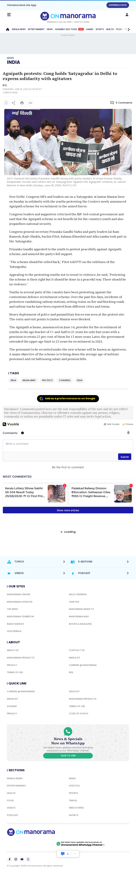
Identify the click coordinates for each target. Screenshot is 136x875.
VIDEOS (11, 807)
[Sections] (9, 15)
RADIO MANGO (15, 624)
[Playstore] (18, 843)
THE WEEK (12, 609)
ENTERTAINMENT (36, 29)
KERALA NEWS (19, 29)
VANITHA (74, 601)
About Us (12, 650)
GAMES (89, 29)
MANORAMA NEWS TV (81, 609)
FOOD (10, 800)
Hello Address (78, 594)
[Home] (7, 29)
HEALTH (110, 29)
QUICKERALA (14, 631)
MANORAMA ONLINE (18, 594)
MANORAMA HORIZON (19, 601)
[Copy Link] (30, 103)
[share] (13, 103)
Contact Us (76, 650)
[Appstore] (43, 843)
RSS (71, 672)
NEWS (50, 29)
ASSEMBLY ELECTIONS (69, 29)
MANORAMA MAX (79, 616)
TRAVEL (73, 800)
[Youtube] (22, 859)
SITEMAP (12, 706)
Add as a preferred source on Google (70, 398)
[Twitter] (28, 859)
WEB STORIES (76, 807)
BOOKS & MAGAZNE (80, 624)
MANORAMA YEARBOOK (20, 616)
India (13, 62)
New (81, 29)
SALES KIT (74, 691)
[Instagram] (15, 859)
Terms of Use (15, 672)
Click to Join (68, 755)
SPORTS (100, 29)
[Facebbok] (9, 859)
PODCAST (12, 815)
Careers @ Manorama (83, 665)
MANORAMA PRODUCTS (20, 657)
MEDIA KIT (74, 657)
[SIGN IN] (127, 15)
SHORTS (73, 815)
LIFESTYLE (74, 785)
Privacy (12, 665)
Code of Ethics (78, 713)
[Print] (22, 103)
